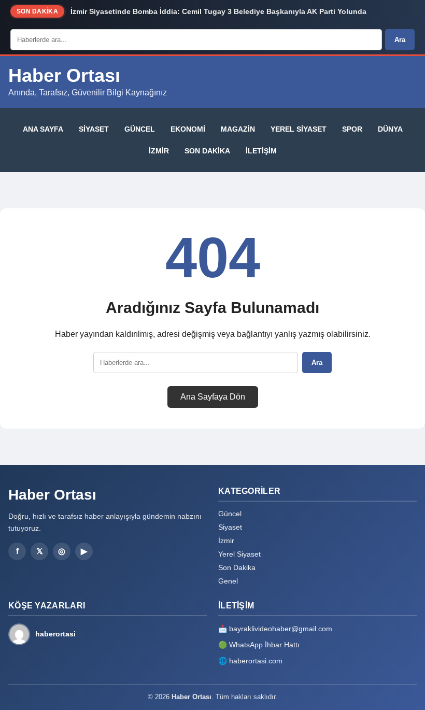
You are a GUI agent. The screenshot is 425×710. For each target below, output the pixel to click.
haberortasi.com (255, 661)
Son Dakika (207, 151)
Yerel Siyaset (299, 129)
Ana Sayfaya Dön (212, 396)
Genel (228, 581)
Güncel (139, 129)
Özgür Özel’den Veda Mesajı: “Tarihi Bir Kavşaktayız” (163, 13)
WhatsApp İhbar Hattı (264, 645)
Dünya (390, 129)
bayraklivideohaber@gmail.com (280, 628)
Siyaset (94, 129)
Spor (352, 129)
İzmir (159, 151)
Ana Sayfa (43, 129)
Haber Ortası (64, 75)
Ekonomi (188, 129)
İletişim (261, 151)
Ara (399, 40)
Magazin (238, 129)
